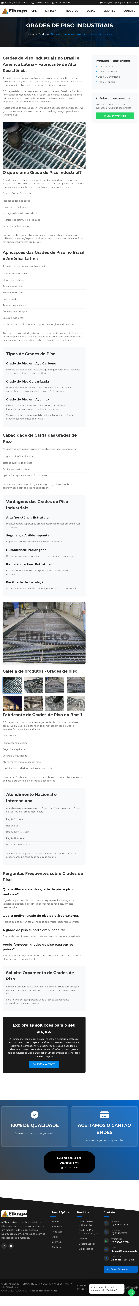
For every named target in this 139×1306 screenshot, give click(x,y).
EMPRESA (50, 11)
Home (31, 34)
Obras (55, 1236)
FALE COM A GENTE (44, 1064)
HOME (33, 11)
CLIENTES (109, 11)
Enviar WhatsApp (116, 116)
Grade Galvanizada (108, 71)
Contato (56, 1247)
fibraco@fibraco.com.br (16, 2)
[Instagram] (4, 1246)
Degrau (83, 1238)
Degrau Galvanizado (109, 77)
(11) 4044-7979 (42, 2)
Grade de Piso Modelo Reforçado (89, 1232)
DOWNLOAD (69, 1162)
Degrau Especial (107, 82)
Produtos (43, 34)
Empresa (57, 1226)
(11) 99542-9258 (63, 2)
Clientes (56, 1242)
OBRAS (91, 11)
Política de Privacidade (81, 1287)
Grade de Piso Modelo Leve (86, 1223)
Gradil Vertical (105, 66)
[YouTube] (11, 1246)
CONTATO (129, 11)
